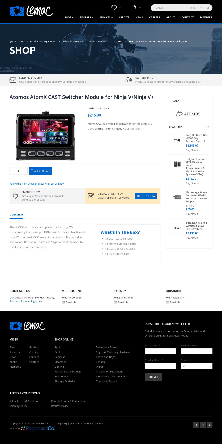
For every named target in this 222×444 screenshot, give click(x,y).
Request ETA (146, 196)
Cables (59, 352)
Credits (124, 17)
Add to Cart (42, 171)
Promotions (62, 376)
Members (206, 17)
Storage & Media (65, 381)
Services (104, 17)
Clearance (60, 361)
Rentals (85, 17)
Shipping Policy (18, 406)
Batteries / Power (107, 347)
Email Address (154, 360)
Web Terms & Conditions (81, 423)
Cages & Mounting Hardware (113, 352)
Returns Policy (59, 406)
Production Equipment (43, 41)
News (139, 17)
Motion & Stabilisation (68, 371)
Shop (68, 17)
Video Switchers (98, 41)
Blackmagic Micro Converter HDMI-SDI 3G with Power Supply (196, 197)
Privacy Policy (60, 423)
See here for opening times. (26, 301)
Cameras (60, 357)
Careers (154, 17)
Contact (188, 17)
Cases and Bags (105, 357)
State (185, 360)
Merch (99, 366)
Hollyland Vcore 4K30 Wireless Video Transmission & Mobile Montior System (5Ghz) (195, 166)
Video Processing (72, 41)
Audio (58, 347)
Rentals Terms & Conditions (68, 401)
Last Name (189, 345)
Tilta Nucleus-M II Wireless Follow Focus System (196, 226)
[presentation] (206, 126)
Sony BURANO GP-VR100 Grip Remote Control (196, 138)
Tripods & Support (107, 381)
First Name (152, 345)
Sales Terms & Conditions (25, 401)
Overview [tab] (16, 214)
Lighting (59, 366)
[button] (116, 8)
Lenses (100, 361)
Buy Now (191, 150)
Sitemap (99, 423)
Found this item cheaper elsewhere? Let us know (37, 183)
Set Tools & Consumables (111, 376)
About (170, 17)
